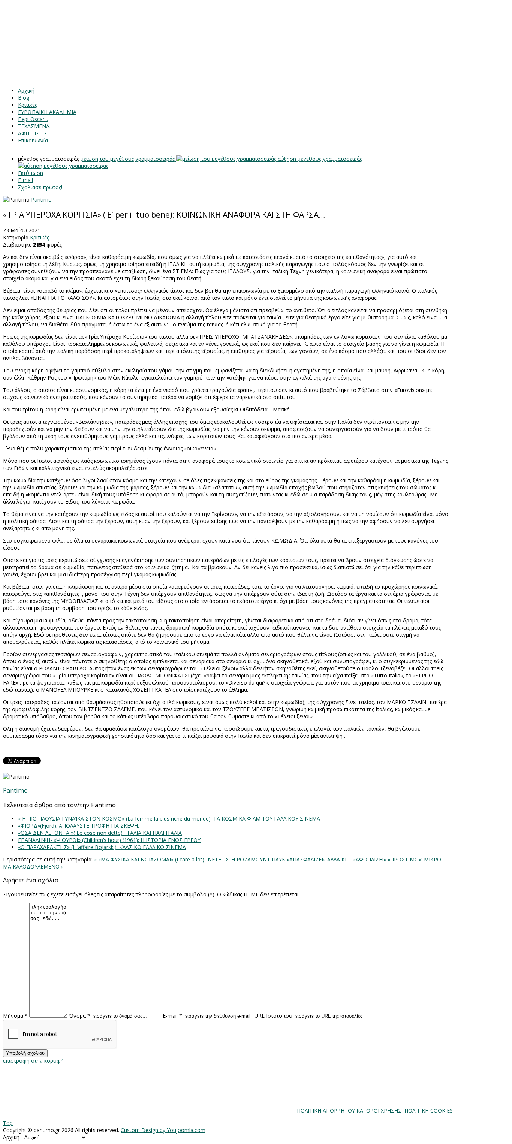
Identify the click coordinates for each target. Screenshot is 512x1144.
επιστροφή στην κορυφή (33, 1060)
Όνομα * (79, 1015)
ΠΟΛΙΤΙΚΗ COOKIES (428, 1110)
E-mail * (172, 1015)
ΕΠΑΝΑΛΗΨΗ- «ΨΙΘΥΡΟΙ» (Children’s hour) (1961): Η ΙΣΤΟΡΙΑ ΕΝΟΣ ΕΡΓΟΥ (109, 839)
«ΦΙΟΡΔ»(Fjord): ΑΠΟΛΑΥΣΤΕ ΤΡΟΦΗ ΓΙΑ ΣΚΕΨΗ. (78, 825)
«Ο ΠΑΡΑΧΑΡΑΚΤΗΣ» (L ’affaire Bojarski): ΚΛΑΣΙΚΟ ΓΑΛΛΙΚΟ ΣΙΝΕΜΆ (102, 847)
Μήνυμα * (15, 1015)
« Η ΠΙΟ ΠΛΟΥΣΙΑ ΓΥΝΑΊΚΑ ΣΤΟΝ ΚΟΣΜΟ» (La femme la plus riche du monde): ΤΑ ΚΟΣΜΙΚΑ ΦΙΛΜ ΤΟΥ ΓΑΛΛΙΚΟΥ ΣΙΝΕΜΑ (169, 818)
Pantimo (41, 199)
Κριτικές (39, 237)
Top (8, 1122)
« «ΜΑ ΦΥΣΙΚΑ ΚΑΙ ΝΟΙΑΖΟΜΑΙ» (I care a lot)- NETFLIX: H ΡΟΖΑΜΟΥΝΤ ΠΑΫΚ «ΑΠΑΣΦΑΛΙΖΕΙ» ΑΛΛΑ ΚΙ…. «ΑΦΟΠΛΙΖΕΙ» (241, 859)
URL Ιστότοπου (273, 1015)
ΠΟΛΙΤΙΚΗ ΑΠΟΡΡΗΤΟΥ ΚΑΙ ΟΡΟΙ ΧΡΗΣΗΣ (349, 1110)
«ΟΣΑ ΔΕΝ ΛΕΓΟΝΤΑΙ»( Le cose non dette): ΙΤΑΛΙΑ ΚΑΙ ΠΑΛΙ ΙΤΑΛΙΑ (100, 832)
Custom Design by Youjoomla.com (163, 1130)
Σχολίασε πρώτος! (40, 187)
